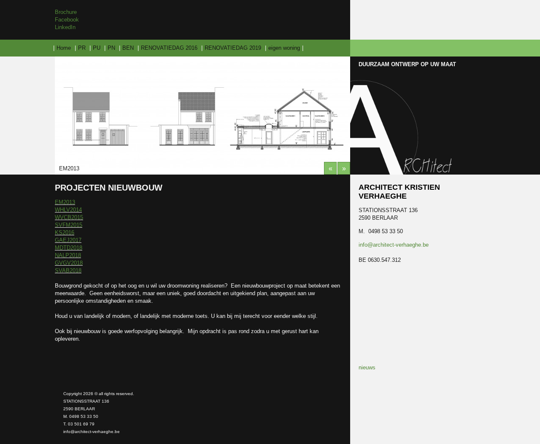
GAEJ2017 (68, 240)
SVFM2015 (68, 225)
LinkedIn (65, 27)
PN (111, 48)
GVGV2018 (69, 263)
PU (96, 48)
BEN (128, 48)
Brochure (66, 12)
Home (64, 48)
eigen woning (284, 48)
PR (82, 48)
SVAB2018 (68, 270)
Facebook (67, 19)
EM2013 (65, 202)
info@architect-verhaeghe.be (394, 245)
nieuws (367, 367)
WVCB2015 (69, 217)
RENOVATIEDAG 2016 (169, 48)
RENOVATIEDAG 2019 (233, 48)
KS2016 (64, 232)
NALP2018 (68, 255)
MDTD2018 (68, 248)
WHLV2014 (68, 210)
